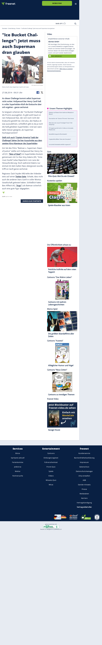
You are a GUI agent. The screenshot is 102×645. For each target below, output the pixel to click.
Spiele (51, 471)
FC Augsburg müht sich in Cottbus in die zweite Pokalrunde (61, 128)
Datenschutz (84, 467)
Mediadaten (84, 493)
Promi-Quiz (51, 467)
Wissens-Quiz (51, 480)
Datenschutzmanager (84, 471)
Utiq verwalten (84, 476)
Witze (51, 485)
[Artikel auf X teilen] (42, 92)
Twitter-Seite (20, 176)
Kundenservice (84, 453)
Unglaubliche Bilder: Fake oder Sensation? (60, 139)
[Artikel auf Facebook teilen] (38, 92)
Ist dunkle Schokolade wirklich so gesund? (60, 144)
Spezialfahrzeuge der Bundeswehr (58, 134)
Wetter (17, 471)
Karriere (84, 498)
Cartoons (51, 453)
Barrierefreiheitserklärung (84, 458)
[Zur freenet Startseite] (7, 3)
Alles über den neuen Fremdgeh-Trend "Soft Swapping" (60, 123)
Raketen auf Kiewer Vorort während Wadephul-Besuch (61, 113)
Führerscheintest (51, 462)
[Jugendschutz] (51, 526)
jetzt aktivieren (56, 56)
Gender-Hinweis (84, 485)
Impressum (84, 462)
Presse (84, 489)
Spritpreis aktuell (17, 458)
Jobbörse (17, 467)
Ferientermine (17, 462)
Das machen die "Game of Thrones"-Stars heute (61, 118)
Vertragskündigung (84, 502)
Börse (17, 453)
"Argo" (19, 185)
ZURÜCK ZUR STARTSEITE (32, 201)
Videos (51, 476)
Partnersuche (17, 476)
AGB (84, 480)
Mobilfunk (57, 3)
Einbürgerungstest (51, 458)
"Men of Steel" (15, 154)
